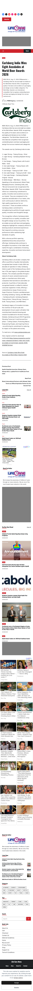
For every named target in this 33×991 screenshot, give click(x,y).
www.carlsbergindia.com (22, 332)
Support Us (5, 950)
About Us (5, 928)
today (27, 904)
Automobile (6, 887)
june (14, 904)
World (4, 907)
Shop (3, 947)
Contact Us (5, 935)
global (20, 901)
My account (6, 942)
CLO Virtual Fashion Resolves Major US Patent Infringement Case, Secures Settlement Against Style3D (11, 406)
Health (3, 393)
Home (4, 940)
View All (29, 389)
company (13, 901)
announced (6, 901)
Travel (4, 623)
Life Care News (16, 961)
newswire (20, 904)
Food (4, 57)
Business (13, 887)
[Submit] (28, 919)
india (4, 904)
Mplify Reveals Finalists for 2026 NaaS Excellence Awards (11, 439)
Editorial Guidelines (8, 938)
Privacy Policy (6, 945)
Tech (3, 436)
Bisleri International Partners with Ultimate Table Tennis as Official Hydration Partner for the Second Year (16, 383)
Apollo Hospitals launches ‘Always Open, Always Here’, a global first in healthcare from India (15, 371)
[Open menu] (3, 51)
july (9, 904)
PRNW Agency (11, 100)
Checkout (5, 933)
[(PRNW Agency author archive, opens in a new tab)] (3, 102)
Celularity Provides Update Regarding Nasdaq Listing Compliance (11, 396)
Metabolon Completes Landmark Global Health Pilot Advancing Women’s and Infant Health (11, 416)
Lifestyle (25, 890)
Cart (3, 930)
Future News (11, 890)
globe (25, 901)
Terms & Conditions (8, 952)
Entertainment (22, 887)
